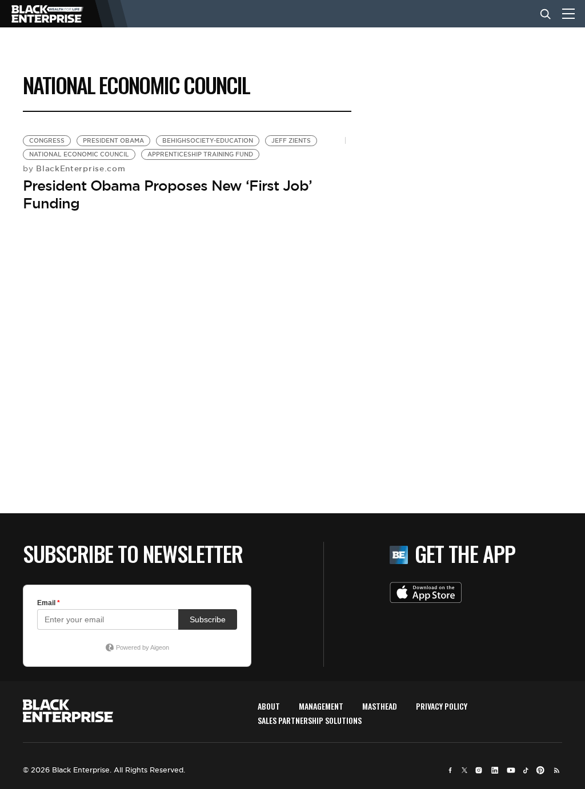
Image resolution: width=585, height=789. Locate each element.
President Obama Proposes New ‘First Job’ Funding (167, 194)
